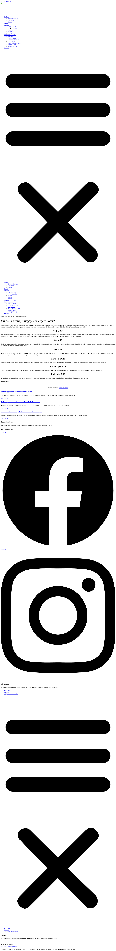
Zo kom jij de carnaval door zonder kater (16, 392)
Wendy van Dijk (12, 46)
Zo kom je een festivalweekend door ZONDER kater (20, 402)
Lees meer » (4, 398)
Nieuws (10, 22)
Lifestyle (6, 25)
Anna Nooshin (12, 38)
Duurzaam (11, 20)
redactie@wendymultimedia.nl (9, 946)
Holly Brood (11, 41)
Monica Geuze (12, 44)
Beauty (6, 23)
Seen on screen (8, 36)
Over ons (7, 690)
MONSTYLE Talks (10, 35)
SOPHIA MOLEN (63, 388)
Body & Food (12, 26)
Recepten (14, 28)
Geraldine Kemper (13, 40)
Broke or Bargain (13, 18)
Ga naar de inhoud (6, 1)
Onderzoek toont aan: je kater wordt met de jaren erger (21, 412)
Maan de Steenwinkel (14, 43)
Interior (10, 31)
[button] (58, 165)
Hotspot (10, 30)
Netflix (10, 33)
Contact (6, 48)
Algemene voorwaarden (11, 694)
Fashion (6, 17)
